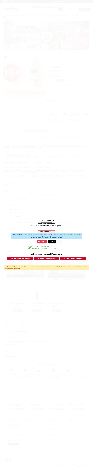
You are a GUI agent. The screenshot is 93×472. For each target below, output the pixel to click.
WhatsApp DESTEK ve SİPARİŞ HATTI (44, 247)
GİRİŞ (43, 241)
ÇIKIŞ (52, 241)
